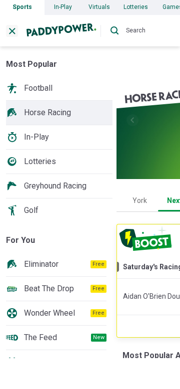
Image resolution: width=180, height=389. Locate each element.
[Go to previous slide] (132, 120)
